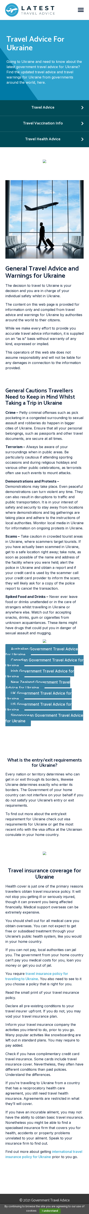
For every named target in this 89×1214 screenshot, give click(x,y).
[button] (81, 10)
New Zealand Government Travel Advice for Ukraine (37, 685)
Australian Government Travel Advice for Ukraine (41, 652)
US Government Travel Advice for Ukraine (38, 707)
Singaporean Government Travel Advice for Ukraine (44, 718)
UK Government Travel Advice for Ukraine (38, 696)
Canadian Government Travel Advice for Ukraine (44, 663)
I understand (50, 1211)
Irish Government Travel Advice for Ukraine (39, 674)
